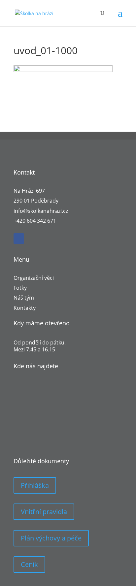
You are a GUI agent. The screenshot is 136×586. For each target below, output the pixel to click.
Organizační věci (34, 277)
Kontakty (25, 307)
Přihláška (35, 485)
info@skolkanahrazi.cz (41, 210)
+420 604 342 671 (35, 220)
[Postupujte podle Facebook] (19, 238)
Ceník (29, 564)
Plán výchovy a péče (51, 538)
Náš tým (24, 297)
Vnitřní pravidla (44, 511)
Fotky (20, 287)
